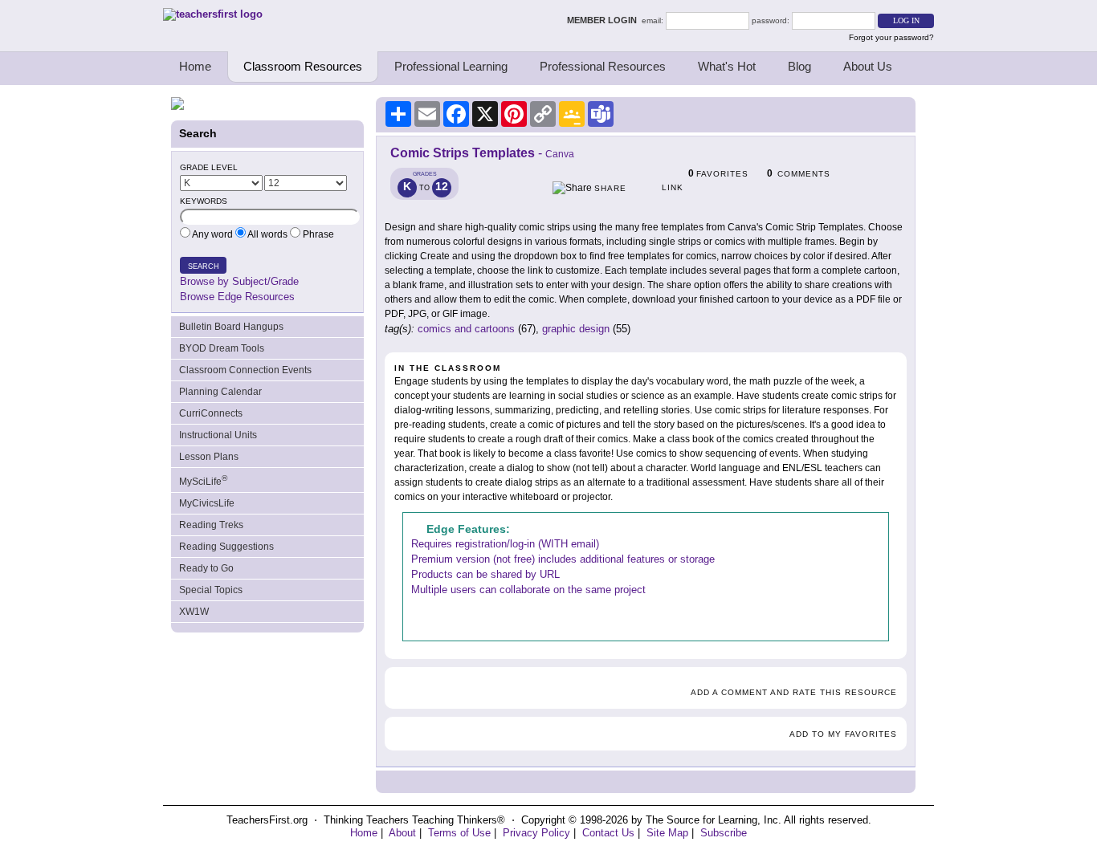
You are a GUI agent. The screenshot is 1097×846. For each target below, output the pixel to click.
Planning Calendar (220, 391)
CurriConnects (211, 413)
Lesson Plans (209, 456)
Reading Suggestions (226, 546)
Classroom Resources (302, 66)
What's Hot (727, 66)
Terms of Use (459, 833)
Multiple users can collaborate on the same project (528, 590)
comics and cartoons (466, 329)
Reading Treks (211, 525)
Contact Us (608, 833)
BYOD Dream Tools (221, 348)
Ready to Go (206, 568)
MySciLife (203, 480)
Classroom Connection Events (245, 370)
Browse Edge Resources (237, 297)
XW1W (194, 611)
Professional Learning (451, 66)
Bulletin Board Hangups (231, 326)
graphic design (576, 329)
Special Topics (211, 590)
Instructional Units (218, 435)
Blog (799, 66)
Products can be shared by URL (485, 574)
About (402, 833)
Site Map (667, 833)
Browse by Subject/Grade (239, 281)
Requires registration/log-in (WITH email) (505, 544)
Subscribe (723, 833)
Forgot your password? (891, 37)
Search (203, 266)
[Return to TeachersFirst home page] (213, 14)
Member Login (604, 20)
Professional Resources (603, 66)
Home (195, 66)
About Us (867, 66)
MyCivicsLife (206, 503)
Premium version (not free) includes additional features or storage (563, 559)
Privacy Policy (536, 833)
